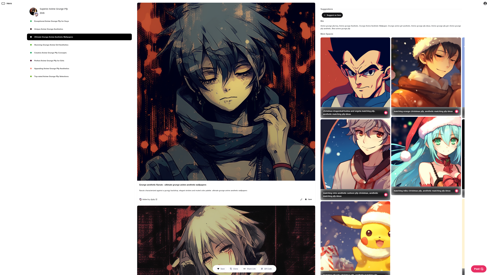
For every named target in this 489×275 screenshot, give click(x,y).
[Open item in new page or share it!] (301, 199)
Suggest (333, 15)
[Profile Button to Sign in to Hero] (485, 3)
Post (477, 269)
